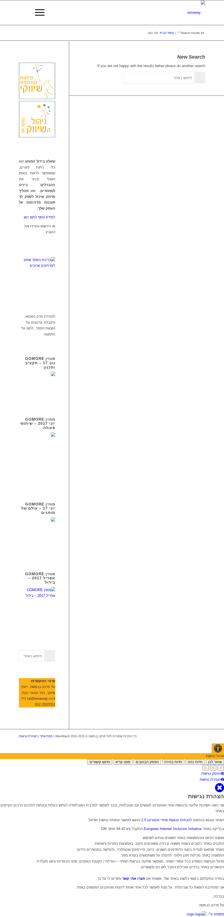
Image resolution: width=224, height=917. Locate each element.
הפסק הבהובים (147, 762)
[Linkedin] (185, 736)
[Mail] (201, 736)
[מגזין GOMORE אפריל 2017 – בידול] (37, 596)
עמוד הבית (167, 32)
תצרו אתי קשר (133, 878)
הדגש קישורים (100, 762)
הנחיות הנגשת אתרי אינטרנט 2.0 (165, 820)
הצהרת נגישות (28, 736)
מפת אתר (46, 736)
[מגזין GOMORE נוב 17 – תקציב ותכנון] (37, 398)
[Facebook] (176, 736)
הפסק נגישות (211, 773)
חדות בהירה (173, 762)
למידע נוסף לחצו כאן (39, 217)
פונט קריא (123, 762)
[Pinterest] (193, 736)
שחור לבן (215, 762)
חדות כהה (195, 762)
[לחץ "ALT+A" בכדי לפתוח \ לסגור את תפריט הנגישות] (218, 748)
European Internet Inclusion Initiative (173, 829)
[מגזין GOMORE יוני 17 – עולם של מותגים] (37, 552)
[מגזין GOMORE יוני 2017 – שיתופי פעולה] (37, 483)
